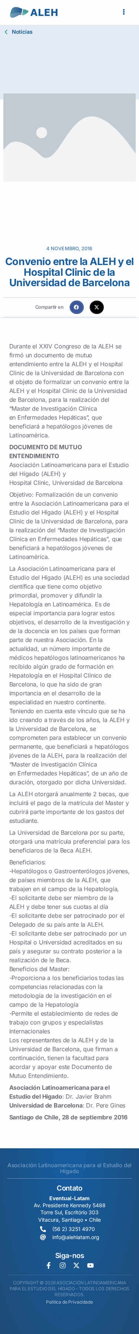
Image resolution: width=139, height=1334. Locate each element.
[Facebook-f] (48, 1265)
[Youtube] (90, 1265)
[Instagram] (62, 1265)
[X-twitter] (76, 1265)
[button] (77, 307)
